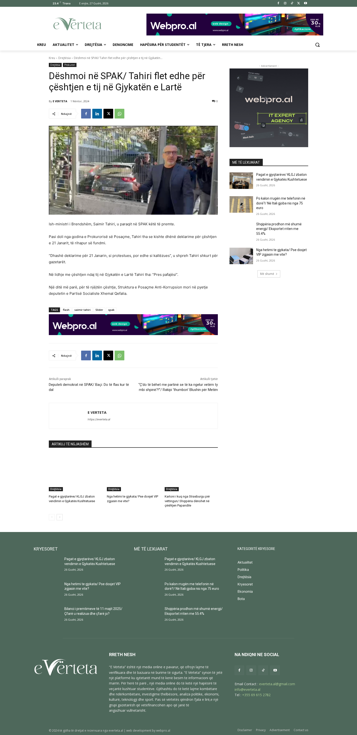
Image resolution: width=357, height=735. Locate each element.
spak (111, 310)
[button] (317, 45)
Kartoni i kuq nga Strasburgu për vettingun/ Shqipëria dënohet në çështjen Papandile (187, 501)
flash (66, 310)
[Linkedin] (97, 113)
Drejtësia (64, 58)
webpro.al (163, 730)
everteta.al (116, 730)
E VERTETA (60, 101)
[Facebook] (278, 3)
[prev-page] (52, 517)
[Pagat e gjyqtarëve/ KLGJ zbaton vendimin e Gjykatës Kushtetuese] (75, 472)
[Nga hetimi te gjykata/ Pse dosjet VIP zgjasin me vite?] (133, 472)
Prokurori (69, 65)
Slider (99, 310)
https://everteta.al (99, 419)
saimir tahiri (82, 310)
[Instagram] (285, 3)
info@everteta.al (247, 689)
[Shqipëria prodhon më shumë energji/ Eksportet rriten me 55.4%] (241, 230)
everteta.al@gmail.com (277, 684)
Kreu (52, 58)
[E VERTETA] (68, 415)
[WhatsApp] (119, 113)
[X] (298, 3)
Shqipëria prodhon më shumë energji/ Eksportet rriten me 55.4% (279, 229)
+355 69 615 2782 (256, 695)
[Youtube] (305, 3)
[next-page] (60, 517)
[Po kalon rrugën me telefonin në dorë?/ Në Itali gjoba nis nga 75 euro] (241, 204)
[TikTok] (292, 3)
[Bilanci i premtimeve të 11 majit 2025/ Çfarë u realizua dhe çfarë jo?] (47, 616)
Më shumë (267, 274)
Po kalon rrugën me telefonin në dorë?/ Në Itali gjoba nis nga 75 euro (280, 203)
